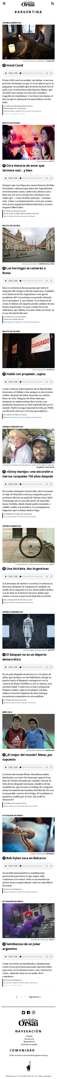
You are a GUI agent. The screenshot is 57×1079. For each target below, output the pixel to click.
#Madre (13, 111)
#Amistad (13, 417)
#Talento (33, 703)
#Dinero (35, 892)
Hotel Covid (14, 65)
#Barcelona (29, 806)
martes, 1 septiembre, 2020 (14, 114)
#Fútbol (6, 806)
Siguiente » (35, 996)
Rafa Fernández (20, 211)
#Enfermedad (31, 417)
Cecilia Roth (21, 108)
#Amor (6, 216)
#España (32, 216)
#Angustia (7, 602)
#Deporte (26, 703)
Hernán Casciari (26, 600)
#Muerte (7, 892)
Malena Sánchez (32, 213)
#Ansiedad (32, 517)
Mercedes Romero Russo (23, 106)
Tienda (29, 1036)
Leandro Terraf (20, 803)
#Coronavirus (26, 111)
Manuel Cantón (21, 700)
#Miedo (18, 111)
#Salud (39, 417)
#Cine (11, 983)
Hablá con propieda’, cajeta (26, 374)
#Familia (7, 111)
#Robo (13, 602)
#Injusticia (29, 602)
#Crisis (6, 983)
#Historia (25, 517)
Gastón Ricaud (17, 319)
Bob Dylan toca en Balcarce (26, 858)
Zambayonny (17, 889)
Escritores (29, 1039)
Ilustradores (29, 1042)
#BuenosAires (25, 983)
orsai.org (44, 1055)
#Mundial (21, 806)
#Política (28, 892)
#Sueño (13, 703)
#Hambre (13, 892)
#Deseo (17, 216)
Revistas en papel (29, 1044)
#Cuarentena (36, 111)
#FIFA (35, 806)
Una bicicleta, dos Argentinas (27, 569)
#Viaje (17, 322)
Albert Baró (20, 213)
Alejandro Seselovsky (24, 514)
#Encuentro (25, 216)
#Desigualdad (21, 602)
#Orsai (19, 517)
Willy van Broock (20, 415)
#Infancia (7, 703)
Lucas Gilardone (20, 317)
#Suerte (19, 703)
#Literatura (8, 517)
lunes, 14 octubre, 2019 (12, 985)
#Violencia (21, 892)
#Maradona (14, 806)
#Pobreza (34, 983)
